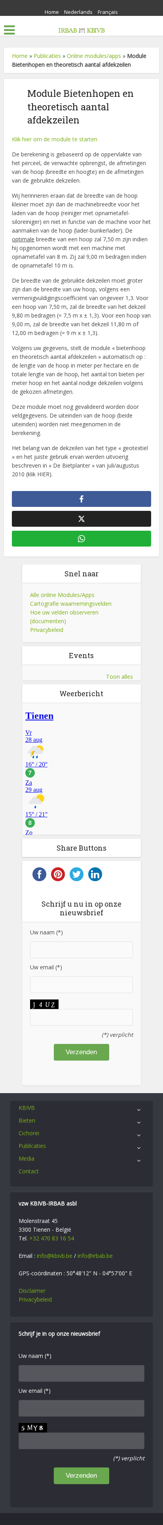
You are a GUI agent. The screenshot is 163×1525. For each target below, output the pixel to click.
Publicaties (47, 56)
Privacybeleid (46, 629)
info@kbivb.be (54, 1255)
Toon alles (119, 676)
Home (52, 11)
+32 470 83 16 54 (51, 1238)
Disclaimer (32, 1290)
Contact (29, 1171)
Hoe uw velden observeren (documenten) (64, 616)
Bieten (27, 1120)
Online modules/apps (94, 56)
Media (26, 1158)
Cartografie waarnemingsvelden (71, 603)
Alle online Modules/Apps (62, 595)
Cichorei (29, 1133)
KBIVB (27, 1107)
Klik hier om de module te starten (54, 139)
